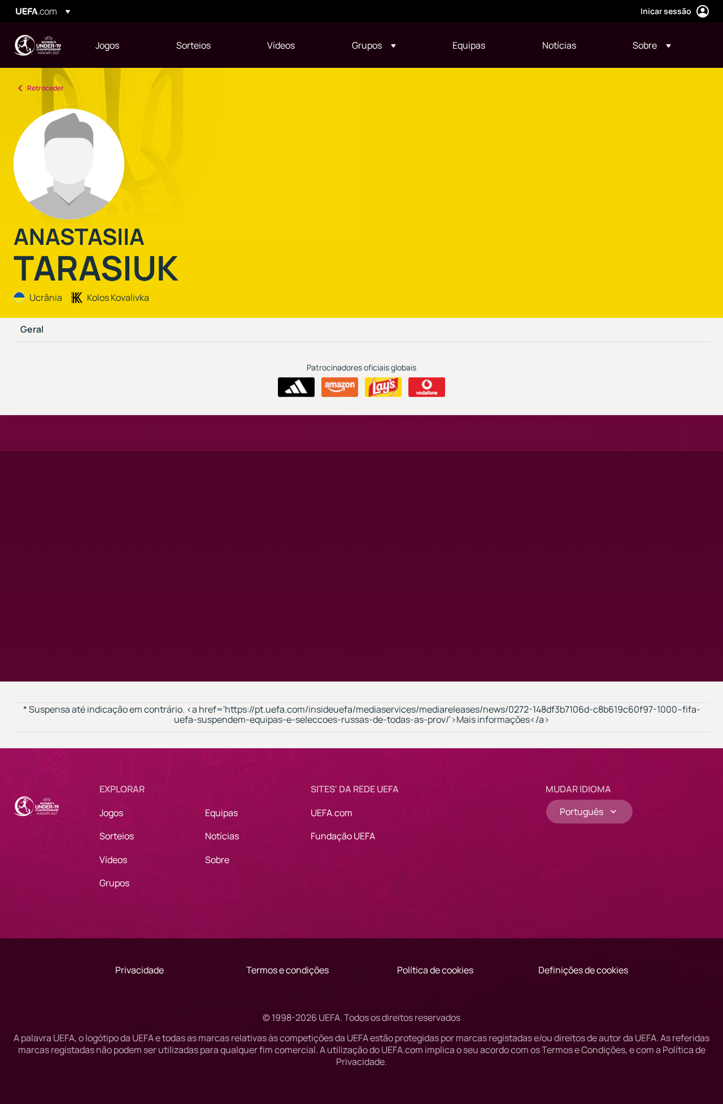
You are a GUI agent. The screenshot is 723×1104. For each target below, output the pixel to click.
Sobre (217, 859)
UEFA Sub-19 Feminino (37, 45)
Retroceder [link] (45, 88)
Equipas (221, 813)
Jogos (111, 813)
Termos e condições (287, 970)
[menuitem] (121, 45)
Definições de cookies (583, 970)
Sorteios (116, 836)
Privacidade (139, 970)
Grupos (114, 883)
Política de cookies (435, 970)
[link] (107, 45)
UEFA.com (331, 813)
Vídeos (113, 859)
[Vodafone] (426, 387)
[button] (374, 45)
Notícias (222, 836)
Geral (31, 330)
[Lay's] (383, 387)
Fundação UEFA (343, 836)
